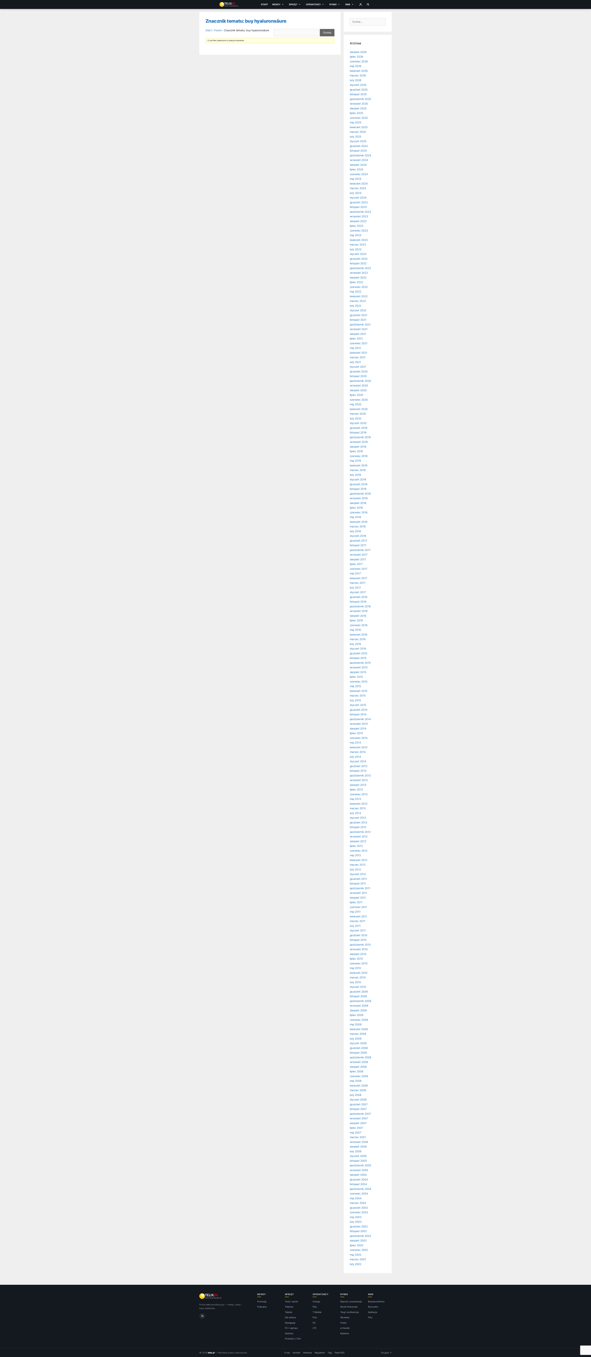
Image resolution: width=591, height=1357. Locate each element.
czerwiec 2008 (359, 1076)
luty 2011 (355, 925)
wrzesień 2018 (359, 498)
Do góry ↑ (386, 1352)
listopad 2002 (358, 1231)
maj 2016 (355, 629)
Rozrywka (373, 1306)
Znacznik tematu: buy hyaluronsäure (245, 21)
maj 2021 (355, 347)
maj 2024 (356, 178)
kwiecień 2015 (358, 691)
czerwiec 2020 (359, 399)
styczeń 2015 (358, 705)
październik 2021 (360, 324)
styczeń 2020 (358, 423)
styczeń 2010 (358, 986)
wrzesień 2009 (359, 1005)
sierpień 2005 (358, 1174)
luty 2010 (355, 982)
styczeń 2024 (358, 197)
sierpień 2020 (358, 390)
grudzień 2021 (358, 315)
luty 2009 (356, 1038)
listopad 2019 (358, 432)
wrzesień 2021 (359, 329)
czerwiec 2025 (359, 117)
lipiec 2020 (356, 394)
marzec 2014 (358, 752)
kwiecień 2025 (359, 127)
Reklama (344, 1333)
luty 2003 (356, 1221)
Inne (347, 4)
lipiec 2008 (356, 1071)
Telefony (289, 1306)
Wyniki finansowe (349, 1306)
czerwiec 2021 (358, 343)
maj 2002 (356, 1254)
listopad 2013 (358, 770)
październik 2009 (360, 1001)
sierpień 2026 (358, 52)
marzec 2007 (358, 1137)
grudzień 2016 (358, 597)
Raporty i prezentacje (351, 1301)
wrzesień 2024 (359, 160)
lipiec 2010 (356, 958)
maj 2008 (356, 1080)
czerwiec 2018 (358, 512)
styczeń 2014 (358, 761)
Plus (315, 1317)
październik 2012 (360, 831)
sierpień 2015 (358, 672)
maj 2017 (355, 573)
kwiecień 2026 (359, 70)
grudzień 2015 (358, 653)
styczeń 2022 (358, 310)
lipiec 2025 (356, 113)
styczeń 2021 (358, 366)
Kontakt (296, 1352)
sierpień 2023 (358, 221)
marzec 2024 (358, 188)
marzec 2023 (358, 244)
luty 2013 (355, 813)
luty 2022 (355, 305)
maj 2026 (356, 66)
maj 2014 (355, 742)
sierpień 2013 (358, 784)
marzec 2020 (358, 413)
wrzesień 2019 (359, 441)
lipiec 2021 (356, 338)
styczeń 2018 (358, 535)
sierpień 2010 (358, 954)
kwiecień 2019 (358, 465)
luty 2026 (356, 80)
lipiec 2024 (356, 169)
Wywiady (345, 1317)
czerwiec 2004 (359, 1193)
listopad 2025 (358, 94)
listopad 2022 (358, 263)
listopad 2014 (358, 714)
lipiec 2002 (356, 1245)
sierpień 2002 (358, 1240)
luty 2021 (355, 362)
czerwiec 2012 (358, 850)
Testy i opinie (291, 1301)
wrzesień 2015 (359, 667)
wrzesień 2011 (358, 892)
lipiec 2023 (356, 225)
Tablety (288, 1312)
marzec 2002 (358, 1259)
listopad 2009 (358, 996)
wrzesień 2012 (359, 836)
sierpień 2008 (358, 1066)
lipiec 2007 (356, 1127)
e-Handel (345, 1328)
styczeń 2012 (358, 874)
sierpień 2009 (358, 1010)
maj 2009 (356, 1024)
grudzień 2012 (358, 822)
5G (314, 1322)
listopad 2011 (358, 883)
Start (264, 4)
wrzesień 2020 (359, 385)
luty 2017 (355, 587)
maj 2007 (356, 1132)
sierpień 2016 (358, 615)
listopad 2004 (358, 1184)
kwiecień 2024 (359, 183)
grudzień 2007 (359, 1104)
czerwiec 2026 (359, 61)
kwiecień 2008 (359, 1085)
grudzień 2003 (359, 1207)
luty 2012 (355, 869)
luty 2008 (356, 1095)
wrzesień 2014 (359, 723)
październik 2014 (360, 719)
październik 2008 (360, 1057)
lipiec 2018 (356, 507)
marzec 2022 (358, 301)
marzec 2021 (358, 357)
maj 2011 (355, 911)
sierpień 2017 (358, 559)
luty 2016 (355, 644)
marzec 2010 (358, 977)
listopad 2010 (358, 939)
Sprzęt (293, 4)
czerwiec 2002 (359, 1249)
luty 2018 (355, 531)
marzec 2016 (358, 639)
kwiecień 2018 (358, 521)
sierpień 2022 (358, 277)
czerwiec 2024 (359, 174)
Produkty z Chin (293, 1338)
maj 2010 (355, 968)
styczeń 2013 (358, 817)
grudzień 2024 (359, 146)
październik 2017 (360, 550)
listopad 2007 (358, 1109)
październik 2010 (360, 944)
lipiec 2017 (356, 564)
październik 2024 (360, 155)
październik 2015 (360, 662)
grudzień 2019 (358, 427)
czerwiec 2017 (358, 568)
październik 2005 (360, 1165)
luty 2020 (356, 418)
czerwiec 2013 (359, 794)
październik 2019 (360, 437)
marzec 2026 (358, 75)
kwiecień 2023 (359, 240)
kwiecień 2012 (358, 860)
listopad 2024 (358, 150)
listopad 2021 (358, 319)
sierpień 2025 (358, 108)
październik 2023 (360, 211)
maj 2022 (355, 291)
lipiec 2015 (356, 676)
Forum (218, 30)
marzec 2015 (358, 695)
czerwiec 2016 (359, 625)
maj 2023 (356, 235)
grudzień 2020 (359, 371)
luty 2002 (356, 1264)
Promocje (262, 1301)
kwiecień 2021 (358, 352)
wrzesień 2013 (359, 780)
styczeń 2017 (358, 592)
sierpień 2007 (358, 1123)
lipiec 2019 (356, 451)
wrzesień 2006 (359, 1142)
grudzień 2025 (359, 89)
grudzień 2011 (358, 878)
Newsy (276, 4)
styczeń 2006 (358, 1156)
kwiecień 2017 (358, 578)
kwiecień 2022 (359, 296)
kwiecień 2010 (358, 972)
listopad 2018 (358, 488)
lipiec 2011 (356, 902)
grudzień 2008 (359, 1048)
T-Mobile (317, 1312)
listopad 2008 (358, 1052)
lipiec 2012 (356, 845)
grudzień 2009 (359, 991)
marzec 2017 (358, 582)
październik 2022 (360, 268)
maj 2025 (355, 122)
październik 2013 (360, 775)
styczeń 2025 (358, 141)
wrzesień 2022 (359, 272)
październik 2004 (360, 1188)
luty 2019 (355, 474)
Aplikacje (372, 1312)
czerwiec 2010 (359, 963)
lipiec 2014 (356, 733)
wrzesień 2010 (359, 949)
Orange (316, 1301)
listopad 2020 (358, 376)
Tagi (330, 1352)
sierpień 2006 (358, 1146)
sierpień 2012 (358, 841)
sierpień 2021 (358, 333)
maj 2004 (356, 1198)
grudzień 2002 (359, 1226)
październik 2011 (360, 888)
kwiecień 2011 (358, 916)
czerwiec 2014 (359, 737)
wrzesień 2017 (359, 554)
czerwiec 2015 (358, 681)
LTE (314, 1328)
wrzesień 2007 (359, 1118)
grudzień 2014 (358, 709)
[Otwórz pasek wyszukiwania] (368, 4)
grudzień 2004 (359, 1179)
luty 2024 (356, 193)
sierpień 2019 (358, 446)
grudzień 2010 (358, 935)
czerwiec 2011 (358, 907)
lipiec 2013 (356, 789)
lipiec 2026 (356, 56)
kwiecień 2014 (358, 747)
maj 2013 (355, 798)
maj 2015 (355, 686)
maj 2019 (355, 460)
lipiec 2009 (356, 1015)
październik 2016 (360, 606)
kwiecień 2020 (359, 409)
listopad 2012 (358, 827)
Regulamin (320, 1352)
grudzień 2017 (358, 540)
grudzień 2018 (358, 484)
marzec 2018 (358, 526)
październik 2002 (360, 1235)
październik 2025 (360, 99)
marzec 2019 (358, 470)
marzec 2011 (357, 921)
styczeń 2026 (358, 84)
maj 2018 (355, 517)
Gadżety (289, 1333)
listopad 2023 (358, 207)
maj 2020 (356, 404)
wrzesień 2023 (359, 216)
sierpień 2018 (358, 503)
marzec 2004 (358, 1203)
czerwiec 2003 (359, 1212)
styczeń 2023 (358, 254)
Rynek (333, 4)
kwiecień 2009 (359, 1029)
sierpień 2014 (358, 728)
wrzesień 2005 (359, 1170)
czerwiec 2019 (359, 456)
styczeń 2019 (358, 479)
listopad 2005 (358, 1160)
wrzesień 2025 (359, 103)
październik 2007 (360, 1113)
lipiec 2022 (356, 282)
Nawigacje (290, 1322)
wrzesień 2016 (359, 611)
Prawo (343, 1322)
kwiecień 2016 (358, 634)
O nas (287, 1352)
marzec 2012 (358, 864)
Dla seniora (290, 1317)
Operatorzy (313, 4)
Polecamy (262, 1306)
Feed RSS (339, 1352)
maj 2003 (356, 1217)
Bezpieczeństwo (376, 1301)
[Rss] (202, 1316)
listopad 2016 (358, 601)
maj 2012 (355, 855)
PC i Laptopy (291, 1328)
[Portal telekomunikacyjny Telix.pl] (210, 1296)
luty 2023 (356, 249)
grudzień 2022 (359, 258)
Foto (370, 1317)
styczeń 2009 (358, 1043)
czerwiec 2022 (359, 286)
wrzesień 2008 (359, 1062)
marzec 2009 (358, 1033)
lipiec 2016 (356, 620)
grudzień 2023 (359, 202)
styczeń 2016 (358, 648)
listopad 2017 (358, 545)
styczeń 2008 (358, 1099)
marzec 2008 (358, 1090)
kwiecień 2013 (358, 803)
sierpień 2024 (358, 164)
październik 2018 (360, 493)
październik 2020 (360, 380)
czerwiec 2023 (359, 230)
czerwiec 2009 (359, 1019)
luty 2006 (356, 1151)
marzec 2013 (358, 808)
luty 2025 (355, 136)
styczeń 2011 (358, 930)
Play (315, 1306)
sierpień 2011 (358, 897)
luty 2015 (355, 700)
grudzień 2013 (358, 766)
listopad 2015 (358, 658)
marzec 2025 (358, 131)
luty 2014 (355, 756)
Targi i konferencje (349, 1312)
